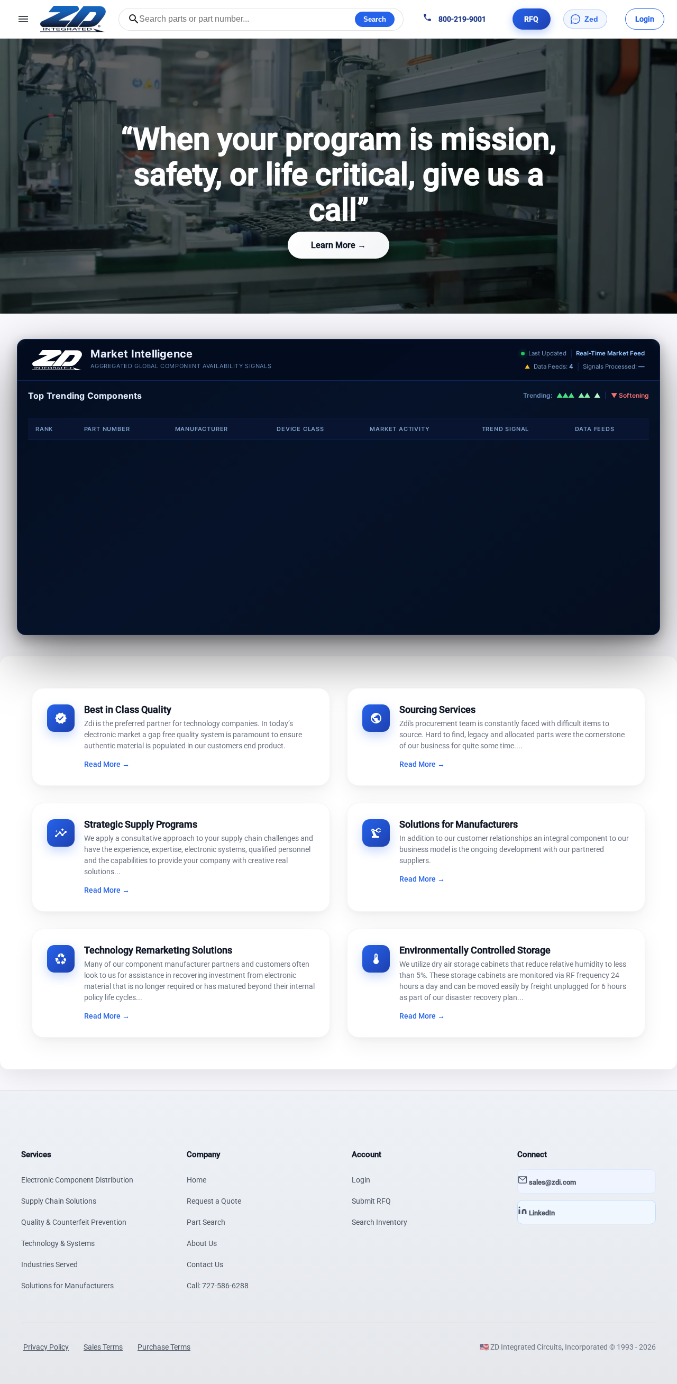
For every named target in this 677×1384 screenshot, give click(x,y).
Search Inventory (379, 1222)
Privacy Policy (46, 1347)
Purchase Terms (164, 1347)
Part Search (206, 1222)
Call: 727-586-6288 (218, 1285)
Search (374, 19)
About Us (202, 1243)
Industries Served (49, 1264)
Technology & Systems (58, 1243)
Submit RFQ (371, 1201)
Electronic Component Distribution (77, 1180)
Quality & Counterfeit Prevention (73, 1222)
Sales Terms (103, 1347)
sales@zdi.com (551, 1182)
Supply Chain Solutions (58, 1201)
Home (196, 1180)
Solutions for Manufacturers (67, 1285)
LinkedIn (541, 1213)
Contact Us (205, 1264)
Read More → (107, 764)
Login (361, 1180)
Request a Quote (214, 1201)
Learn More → (338, 245)
